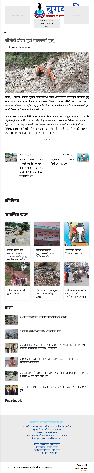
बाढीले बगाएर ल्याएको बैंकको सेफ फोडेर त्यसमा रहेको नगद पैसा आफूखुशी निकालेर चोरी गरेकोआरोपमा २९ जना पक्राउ (52, 346)
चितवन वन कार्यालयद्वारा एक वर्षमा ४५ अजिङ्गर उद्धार (47, 293)
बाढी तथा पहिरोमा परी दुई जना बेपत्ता (16, 292)
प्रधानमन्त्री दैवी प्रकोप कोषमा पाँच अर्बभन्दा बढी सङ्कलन (43, 317)
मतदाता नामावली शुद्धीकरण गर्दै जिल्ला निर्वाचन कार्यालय (45, 253)
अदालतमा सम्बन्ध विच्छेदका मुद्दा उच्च (73, 252)
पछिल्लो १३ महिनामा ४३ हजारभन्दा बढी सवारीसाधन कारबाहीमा (75, 293)
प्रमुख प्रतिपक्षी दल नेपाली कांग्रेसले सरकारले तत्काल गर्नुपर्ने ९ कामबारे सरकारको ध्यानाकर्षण (50, 360)
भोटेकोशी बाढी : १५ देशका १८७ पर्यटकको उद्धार (40, 331)
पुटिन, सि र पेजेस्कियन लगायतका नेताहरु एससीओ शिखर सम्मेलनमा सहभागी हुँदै (53, 388)
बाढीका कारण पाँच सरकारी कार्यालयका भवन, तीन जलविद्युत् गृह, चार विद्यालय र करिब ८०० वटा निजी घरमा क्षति (17, 256)
